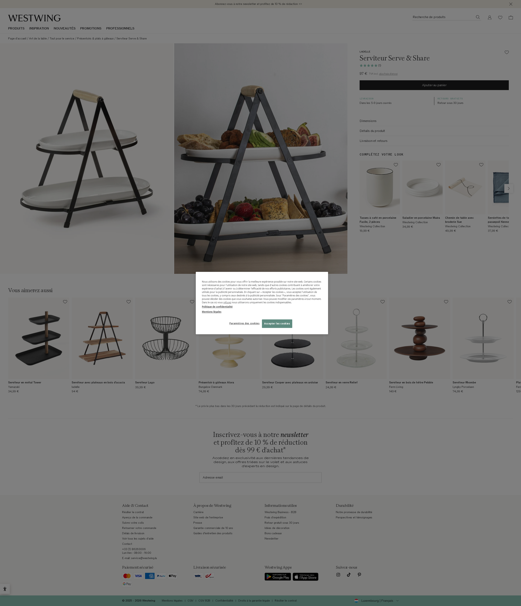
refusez (227, 302)
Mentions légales (211, 311)
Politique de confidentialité (217, 306)
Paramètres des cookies (244, 323)
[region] (262, 303)
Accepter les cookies (277, 323)
